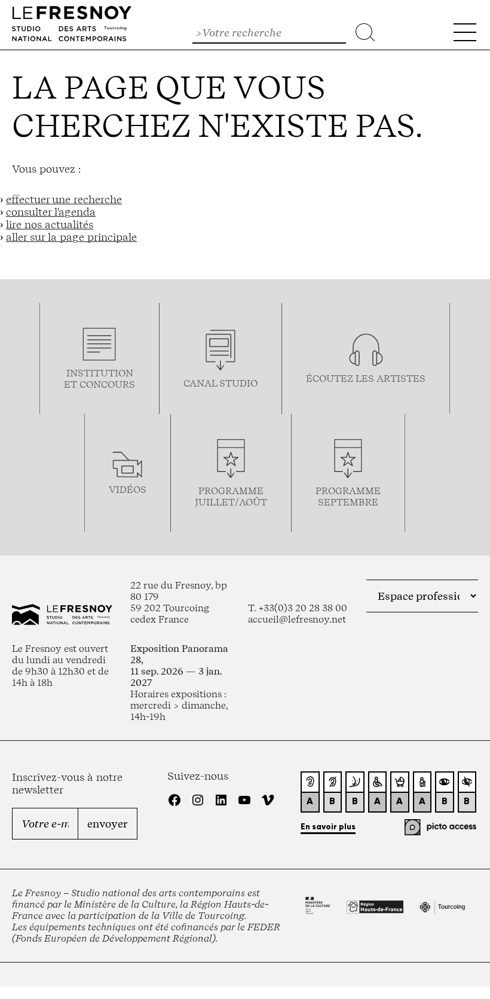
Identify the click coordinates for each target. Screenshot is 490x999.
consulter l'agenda (51, 212)
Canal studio (220, 383)
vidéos (127, 489)
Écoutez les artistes (365, 378)
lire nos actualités (49, 224)
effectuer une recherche (64, 199)
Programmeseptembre (348, 496)
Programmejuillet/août (231, 496)
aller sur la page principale (71, 237)
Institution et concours (99, 378)
